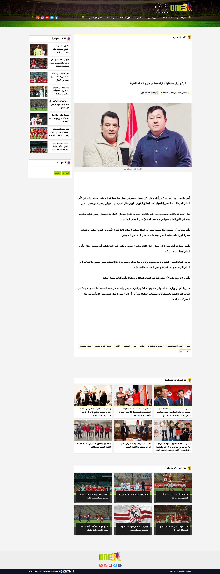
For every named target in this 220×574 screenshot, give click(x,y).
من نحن (188, 571)
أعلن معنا (173, 571)
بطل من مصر (96, 18)
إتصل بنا (181, 571)
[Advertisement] (133, 65)
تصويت (66, 173)
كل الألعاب (111, 18)
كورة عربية (139, 18)
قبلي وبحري (153, 18)
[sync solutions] (67, 571)
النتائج (57, 173)
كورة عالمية (125, 18)
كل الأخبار (181, 18)
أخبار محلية (168, 18)
